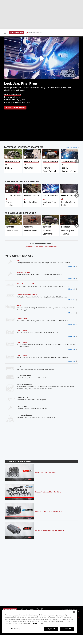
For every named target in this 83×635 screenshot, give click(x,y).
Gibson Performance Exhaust (27, 284)
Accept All (67, 629)
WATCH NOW (35, 32)
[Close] (74, 612)
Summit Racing (22, 318)
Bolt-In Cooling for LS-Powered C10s (48, 511)
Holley (19, 305)
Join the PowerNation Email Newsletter (41, 247)
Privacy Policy (38, 623)
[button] (5, 33)
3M (18, 260)
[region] (39, 621)
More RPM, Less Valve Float (45, 473)
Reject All (51, 629)
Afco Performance (23, 272)
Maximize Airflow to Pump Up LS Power (49, 531)
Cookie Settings (14, 629)
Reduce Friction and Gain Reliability (48, 492)
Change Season (71, 147)
